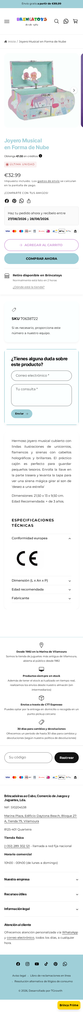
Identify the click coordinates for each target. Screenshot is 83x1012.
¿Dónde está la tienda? (28, 287)
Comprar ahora (41, 259)
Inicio (12, 41)
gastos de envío (48, 181)
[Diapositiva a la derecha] (73, 90)
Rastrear (67, 758)
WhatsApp (70, 932)
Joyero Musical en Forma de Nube (42, 41)
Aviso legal (19, 975)
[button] (6, 21)
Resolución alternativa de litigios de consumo (43, 981)
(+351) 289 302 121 (17, 846)
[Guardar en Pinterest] (14, 200)
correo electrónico (20, 938)
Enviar (19, 413)
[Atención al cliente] (66, 21)
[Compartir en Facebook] (6, 200)
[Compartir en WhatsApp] (21, 200)
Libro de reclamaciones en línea (50, 975)
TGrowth (56, 990)
